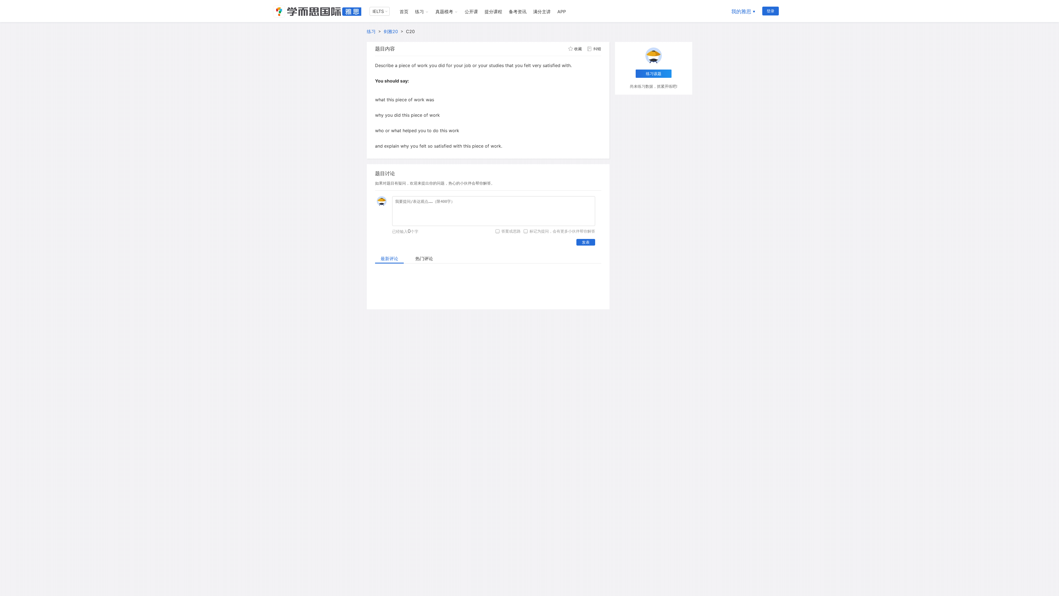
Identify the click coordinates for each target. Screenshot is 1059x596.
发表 (586, 242)
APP (561, 11)
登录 (770, 11)
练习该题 (653, 73)
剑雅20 (391, 31)
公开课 (471, 11)
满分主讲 (542, 11)
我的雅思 (741, 11)
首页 (404, 11)
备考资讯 (517, 11)
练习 (419, 11)
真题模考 (444, 11)
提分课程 (493, 11)
